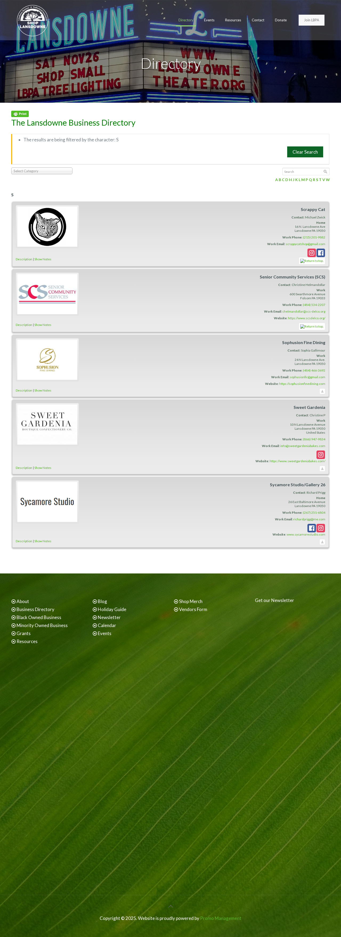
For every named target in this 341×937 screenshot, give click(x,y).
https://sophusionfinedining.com (302, 384)
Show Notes (42, 259)
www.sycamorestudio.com (306, 534)
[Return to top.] (312, 261)
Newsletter (109, 617)
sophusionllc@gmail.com (307, 377)
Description (24, 259)
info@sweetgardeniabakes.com (302, 446)
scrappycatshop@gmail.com (305, 244)
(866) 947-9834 (314, 439)
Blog (102, 601)
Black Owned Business (39, 617)
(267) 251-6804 (314, 513)
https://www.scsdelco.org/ (306, 318)
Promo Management (220, 918)
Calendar (107, 625)
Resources (27, 641)
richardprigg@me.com (309, 519)
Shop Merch (190, 601)
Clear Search (305, 152)
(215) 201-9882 (314, 237)
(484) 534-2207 (314, 305)
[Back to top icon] (170, 906)
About (23, 601)
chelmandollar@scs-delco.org (303, 311)
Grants (24, 633)
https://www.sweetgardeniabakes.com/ (297, 461)
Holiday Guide (112, 609)
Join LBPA (311, 20)
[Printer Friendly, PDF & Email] (20, 115)
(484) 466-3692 (314, 370)
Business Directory (35, 609)
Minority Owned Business (42, 625)
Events (104, 633)
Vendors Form (193, 609)
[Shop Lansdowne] (32, 20)
